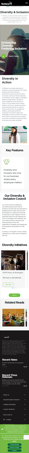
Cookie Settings (14, 444)
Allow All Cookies (14, 447)
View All (14, 295)
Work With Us (7, 415)
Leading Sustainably (9, 404)
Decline (15, 450)
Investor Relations (9, 409)
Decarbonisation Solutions (11, 399)
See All (25, 366)
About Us (6, 395)
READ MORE (8, 284)
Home (8, 6)
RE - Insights (7, 419)
